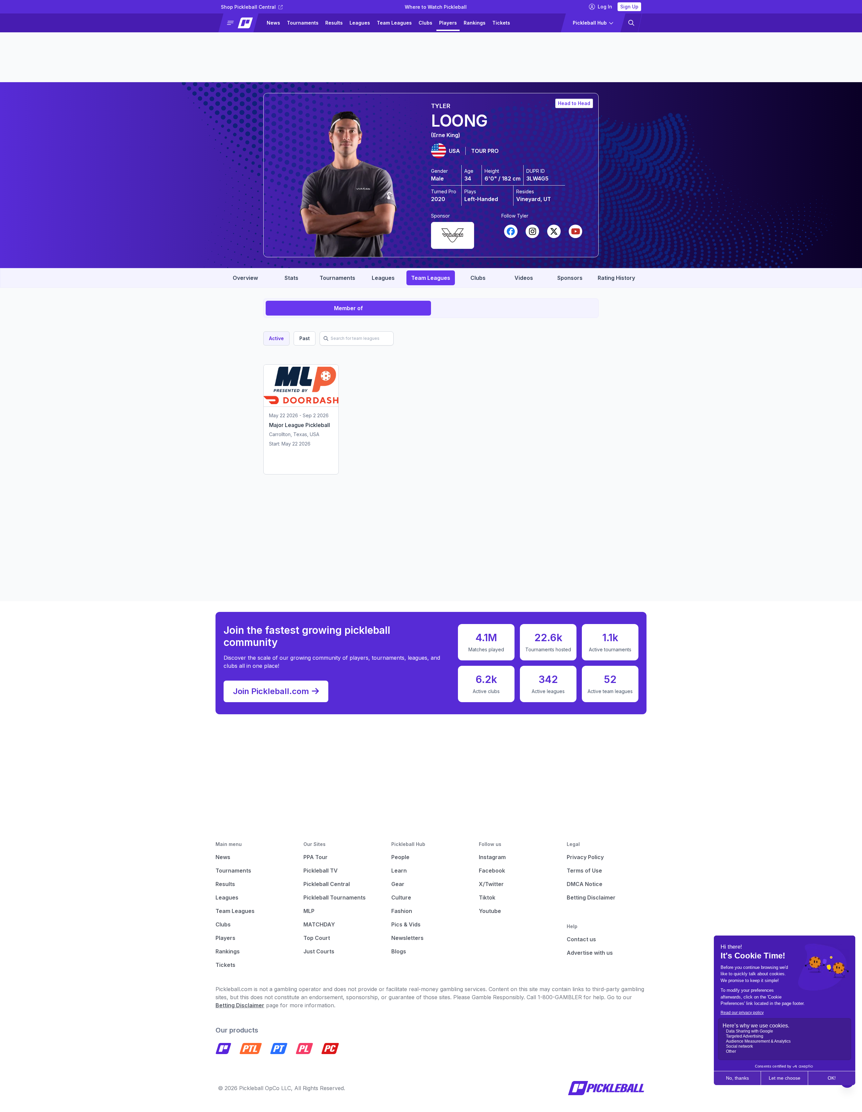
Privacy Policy (585, 857)
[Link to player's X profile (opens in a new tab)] (554, 231)
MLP (308, 911)
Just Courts (318, 951)
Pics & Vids (406, 924)
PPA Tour (315, 857)
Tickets (501, 23)
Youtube (490, 911)
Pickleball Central (326, 884)
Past (304, 338)
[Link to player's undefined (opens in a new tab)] (452, 234)
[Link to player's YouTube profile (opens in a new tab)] (575, 231)
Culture (401, 897)
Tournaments (303, 23)
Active (276, 338)
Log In (605, 6)
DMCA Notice (584, 884)
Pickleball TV (320, 870)
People (400, 857)
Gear (397, 884)
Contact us (581, 939)
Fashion (401, 911)
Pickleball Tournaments (334, 897)
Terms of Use (584, 870)
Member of (348, 308)
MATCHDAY (319, 924)
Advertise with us (590, 952)
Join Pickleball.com (271, 691)
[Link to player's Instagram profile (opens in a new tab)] (532, 231)
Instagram (492, 857)
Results (334, 23)
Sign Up (629, 6)
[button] (241, 23)
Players (448, 23)
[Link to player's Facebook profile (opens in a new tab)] (511, 231)
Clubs (425, 23)
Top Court (316, 938)
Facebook (492, 870)
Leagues (360, 23)
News (273, 23)
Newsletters (407, 938)
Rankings (475, 23)
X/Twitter (491, 884)
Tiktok (487, 897)
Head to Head (574, 103)
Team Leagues (394, 23)
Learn (399, 870)
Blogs (398, 951)
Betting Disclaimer (591, 897)
